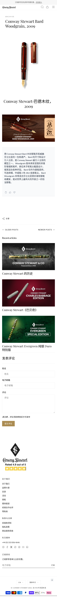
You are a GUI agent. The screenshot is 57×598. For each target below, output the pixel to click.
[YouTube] (23, 547)
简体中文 (33, 582)
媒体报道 (6, 503)
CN (19, 582)
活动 (4, 495)
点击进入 (39, 2)
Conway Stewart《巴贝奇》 (20, 310)
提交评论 (8, 424)
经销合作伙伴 (7, 507)
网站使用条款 (7, 531)
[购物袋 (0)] (47, 7)
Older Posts (11, 230)
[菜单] (53, 7)
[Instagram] (3, 547)
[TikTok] (15, 547)
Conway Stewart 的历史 (17, 273)
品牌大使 (6, 488)
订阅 (53, 565)
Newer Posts (45, 230)
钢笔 (4, 499)
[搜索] (42, 7)
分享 (8, 218)
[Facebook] (7, 547)
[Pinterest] (19, 547)
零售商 (5, 511)
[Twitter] (11, 547)
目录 (4, 491)
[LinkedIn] (27, 547)
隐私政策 (6, 527)
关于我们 (6, 484)
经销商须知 (6, 523)
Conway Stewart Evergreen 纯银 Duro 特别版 (27, 348)
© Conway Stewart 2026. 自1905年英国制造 (28, 588)
